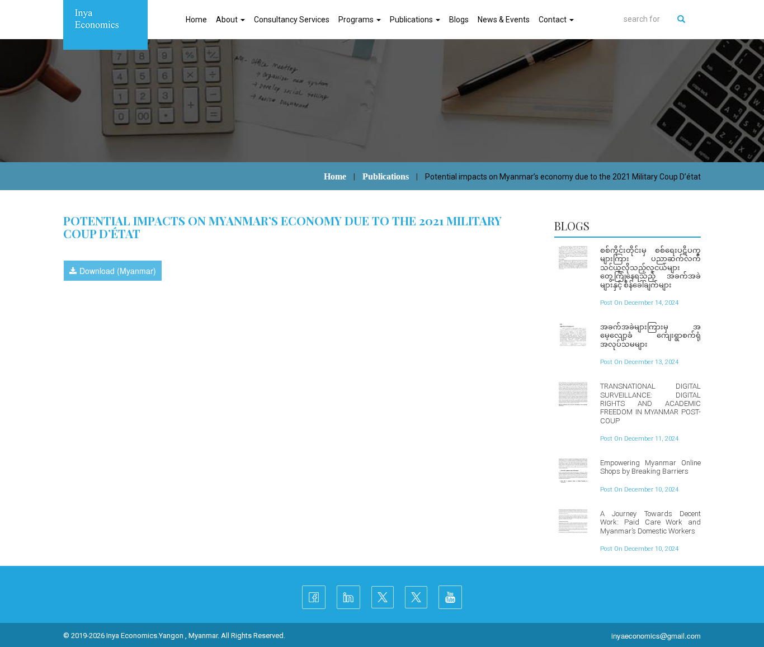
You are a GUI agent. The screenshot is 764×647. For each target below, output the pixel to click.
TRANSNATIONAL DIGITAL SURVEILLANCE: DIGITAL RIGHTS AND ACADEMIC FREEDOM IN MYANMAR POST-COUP (650, 403)
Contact (553, 19)
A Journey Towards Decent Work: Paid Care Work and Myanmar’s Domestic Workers (650, 522)
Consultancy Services (291, 19)
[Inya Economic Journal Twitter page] (416, 597)
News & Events (504, 19)
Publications (412, 19)
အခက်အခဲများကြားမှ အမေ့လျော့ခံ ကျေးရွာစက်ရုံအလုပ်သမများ (650, 335)
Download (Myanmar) (117, 270)
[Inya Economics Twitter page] (382, 597)
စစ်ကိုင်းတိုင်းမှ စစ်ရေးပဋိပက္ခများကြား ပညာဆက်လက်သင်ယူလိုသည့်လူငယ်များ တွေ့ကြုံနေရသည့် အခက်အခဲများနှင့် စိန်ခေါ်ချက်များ (650, 267)
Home (196, 19)
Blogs (459, 19)
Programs (356, 19)
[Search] (681, 19)
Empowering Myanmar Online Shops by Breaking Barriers (650, 467)
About (227, 19)
